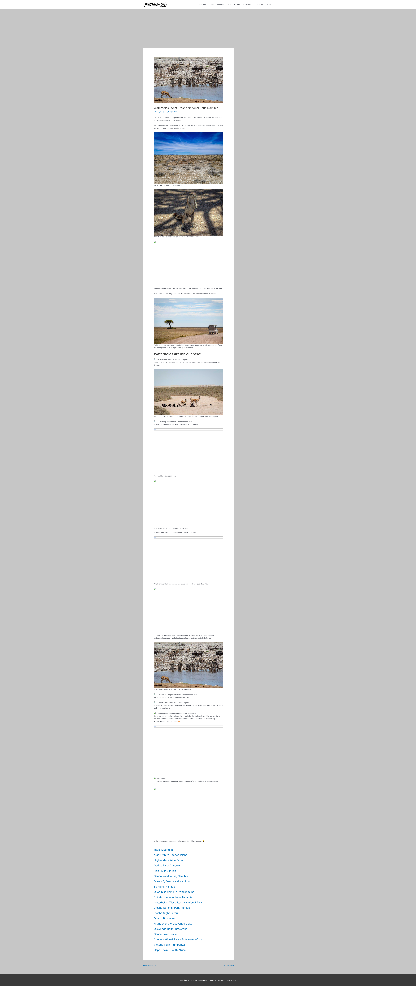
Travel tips (260, 4)
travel (162, 112)
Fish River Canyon (165, 870)
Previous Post (149, 965)
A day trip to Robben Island (170, 854)
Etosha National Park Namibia (172, 907)
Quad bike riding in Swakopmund (174, 891)
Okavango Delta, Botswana (170, 928)
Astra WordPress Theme (227, 980)
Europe (237, 4)
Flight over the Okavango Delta (173, 923)
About (269, 4)
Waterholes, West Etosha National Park (178, 902)
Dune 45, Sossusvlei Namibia (172, 881)
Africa (212, 4)
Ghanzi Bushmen (164, 918)
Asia (229, 4)
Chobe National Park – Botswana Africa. (178, 939)
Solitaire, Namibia (165, 886)
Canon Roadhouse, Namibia (171, 876)
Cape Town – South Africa (170, 950)
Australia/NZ (247, 4)
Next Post (229, 965)
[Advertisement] (208, 25)
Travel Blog (202, 4)
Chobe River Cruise (165, 934)
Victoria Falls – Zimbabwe (170, 944)
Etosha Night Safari (166, 913)
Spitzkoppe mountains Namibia (173, 897)
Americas (220, 4)
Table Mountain (163, 849)
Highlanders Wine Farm (168, 860)
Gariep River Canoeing (167, 865)
